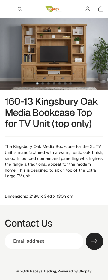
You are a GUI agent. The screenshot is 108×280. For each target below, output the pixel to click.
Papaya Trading (43, 271)
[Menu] (7, 9)
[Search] (19, 9)
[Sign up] (94, 241)
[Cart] (100, 9)
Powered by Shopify (75, 271)
